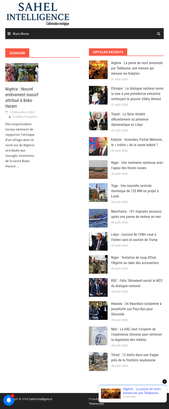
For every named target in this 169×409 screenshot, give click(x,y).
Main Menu (21, 33)
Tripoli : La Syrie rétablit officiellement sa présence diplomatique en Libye (130, 119)
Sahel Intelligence (40, 399)
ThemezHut (96, 403)
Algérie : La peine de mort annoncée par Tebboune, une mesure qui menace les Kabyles (137, 68)
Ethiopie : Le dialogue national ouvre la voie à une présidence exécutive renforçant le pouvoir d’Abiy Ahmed (137, 93)
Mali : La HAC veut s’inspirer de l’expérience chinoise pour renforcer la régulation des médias (136, 334)
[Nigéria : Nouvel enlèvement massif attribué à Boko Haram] (21, 72)
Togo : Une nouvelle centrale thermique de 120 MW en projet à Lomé (135, 191)
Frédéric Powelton (25, 117)
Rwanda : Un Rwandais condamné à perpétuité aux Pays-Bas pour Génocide (136, 309)
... (18, 166)
